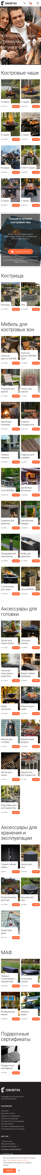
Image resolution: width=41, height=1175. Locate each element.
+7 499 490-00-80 (7, 1154)
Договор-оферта (7, 1124)
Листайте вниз (5, 60)
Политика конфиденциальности (12, 1126)
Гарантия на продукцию (9, 1118)
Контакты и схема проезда (11, 1149)
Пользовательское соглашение (12, 1129)
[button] (19, 60)
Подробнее (16, 106)
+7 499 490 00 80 (24, 3)
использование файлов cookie (16, 1160)
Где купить (5, 1111)
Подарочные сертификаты (11, 1116)
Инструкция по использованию (12, 1121)
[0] (30, 3)
